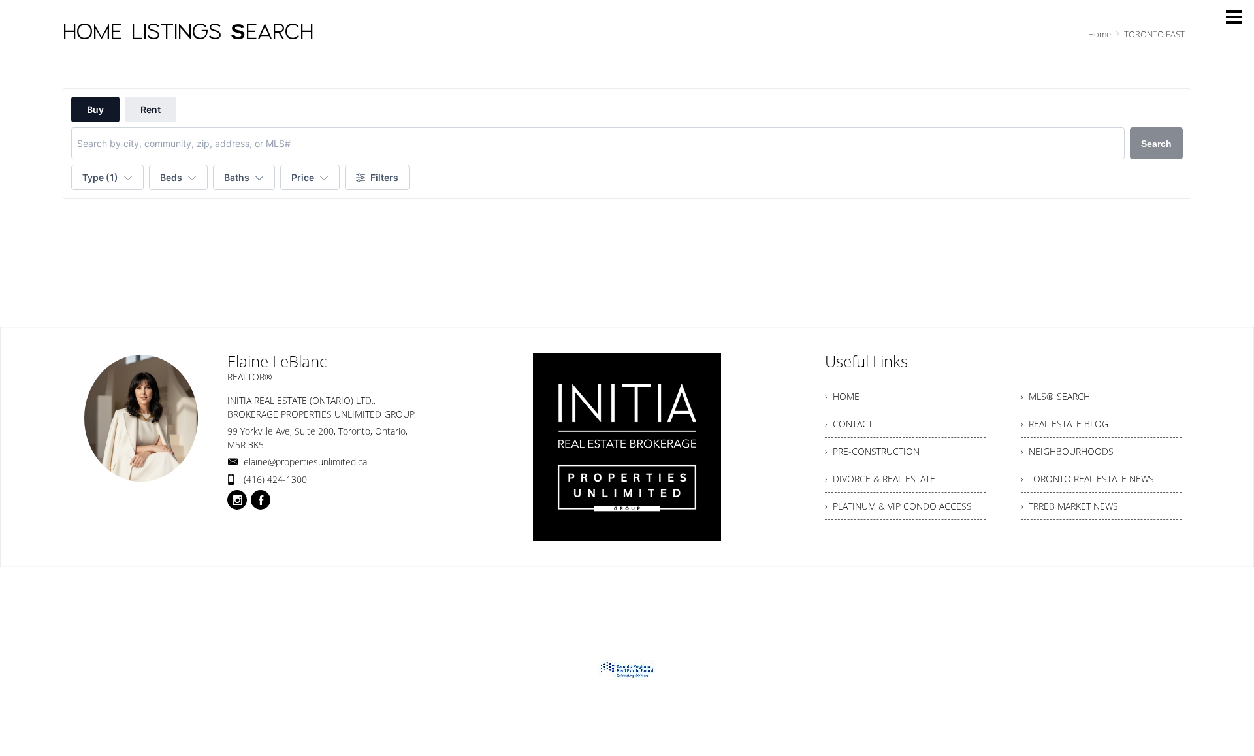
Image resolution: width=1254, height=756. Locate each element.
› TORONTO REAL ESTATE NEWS (1087, 478)
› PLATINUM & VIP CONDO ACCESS (898, 506)
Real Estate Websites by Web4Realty (1049, 592)
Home (1099, 34)
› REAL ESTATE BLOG (1064, 424)
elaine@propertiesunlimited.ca (305, 461)
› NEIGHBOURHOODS (1067, 451)
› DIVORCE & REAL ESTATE (880, 478)
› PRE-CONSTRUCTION (872, 451)
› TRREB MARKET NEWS (1069, 506)
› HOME (842, 396)
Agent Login (1158, 592)
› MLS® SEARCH (1055, 396)
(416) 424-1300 (275, 479)
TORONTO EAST (1154, 34)
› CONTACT (849, 424)
